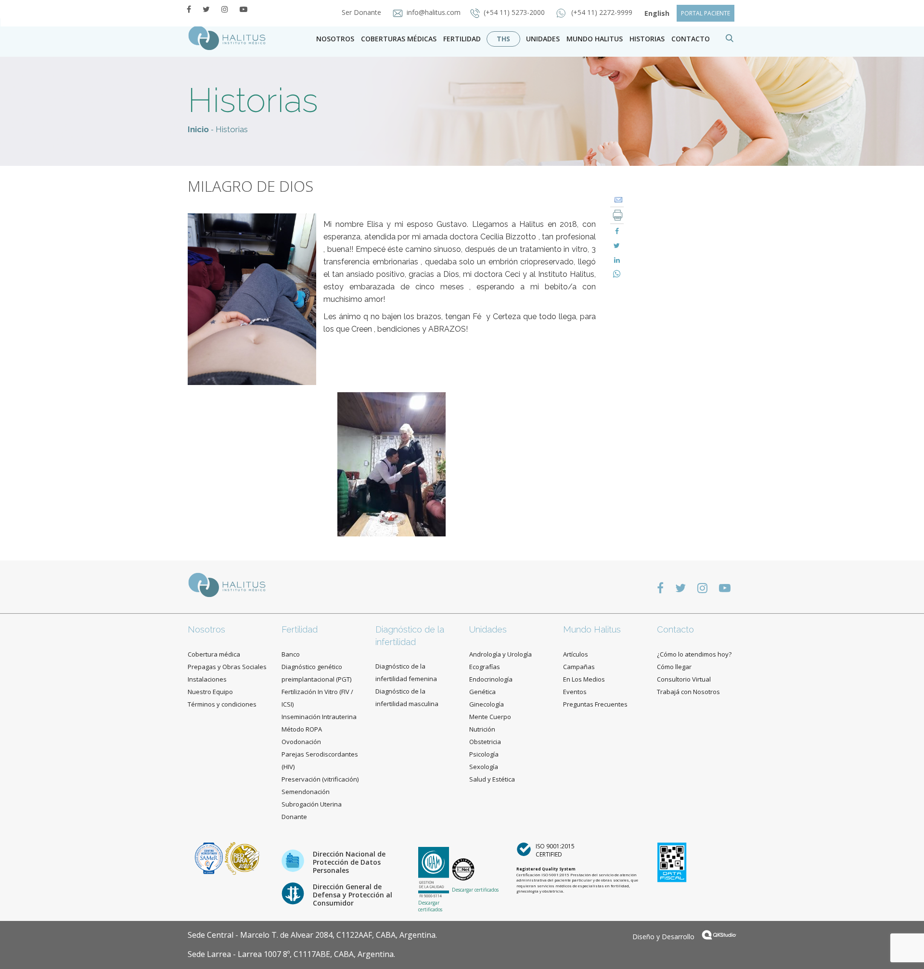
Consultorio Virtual (684, 679)
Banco (291, 654)
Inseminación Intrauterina (319, 716)
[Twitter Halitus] (206, 9)
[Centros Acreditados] (210, 857)
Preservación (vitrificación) (320, 779)
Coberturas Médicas (398, 38)
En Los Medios (584, 679)
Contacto (675, 629)
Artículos (575, 654)
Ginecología (486, 704)
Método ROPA (302, 729)
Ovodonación (301, 741)
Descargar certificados (430, 906)
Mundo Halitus (594, 38)
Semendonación (306, 791)
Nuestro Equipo (210, 691)
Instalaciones (207, 679)
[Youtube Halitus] (243, 9)
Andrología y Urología (500, 654)
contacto (690, 38)
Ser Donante (362, 12)
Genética (482, 691)
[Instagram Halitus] (225, 9)
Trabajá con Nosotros (688, 691)
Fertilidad (462, 38)
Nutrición (482, 729)
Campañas (579, 666)
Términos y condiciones (222, 704)
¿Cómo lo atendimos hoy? (694, 654)
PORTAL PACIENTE (705, 13)
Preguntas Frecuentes (595, 704)
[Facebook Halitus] (189, 9)
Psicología (484, 754)
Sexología (483, 766)
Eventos (575, 691)
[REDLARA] (242, 857)
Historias (647, 38)
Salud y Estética (492, 779)
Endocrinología (491, 679)
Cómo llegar (674, 666)
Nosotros (335, 38)
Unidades (543, 38)
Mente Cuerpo (490, 716)
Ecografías (484, 666)
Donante (294, 816)
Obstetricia (485, 741)
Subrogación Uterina (312, 804)
